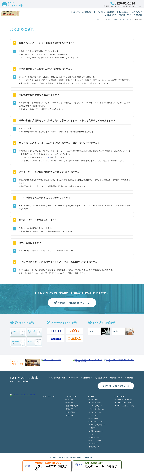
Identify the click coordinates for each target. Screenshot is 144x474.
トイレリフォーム (95, 412)
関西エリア (69, 409)
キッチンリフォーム (95, 406)
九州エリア (69, 415)
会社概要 (138, 15)
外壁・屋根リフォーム (96, 421)
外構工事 (92, 428)
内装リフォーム (94, 418)
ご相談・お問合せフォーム (74, 303)
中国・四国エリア (72, 412)
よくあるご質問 (110, 15)
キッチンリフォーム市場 (124, 399)
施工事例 (90, 396)
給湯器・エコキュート (96, 431)
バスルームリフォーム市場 (125, 406)
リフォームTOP (49, 396)
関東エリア (69, 403)
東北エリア (69, 399)
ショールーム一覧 (70, 396)
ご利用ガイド (137, 12)
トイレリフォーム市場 (123, 403)
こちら (48, 157)
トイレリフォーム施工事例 (105, 12)
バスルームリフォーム (96, 409)
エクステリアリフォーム (97, 425)
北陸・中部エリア (72, 406)
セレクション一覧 (95, 403)
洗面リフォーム (94, 415)
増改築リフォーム (95, 437)
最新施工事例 (93, 399)
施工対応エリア (125, 15)
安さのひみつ (123, 12)
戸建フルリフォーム (95, 440)
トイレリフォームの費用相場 (81, 12)
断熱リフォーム (94, 447)
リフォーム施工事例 (57, 378)
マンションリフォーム (96, 444)
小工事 (91, 434)
